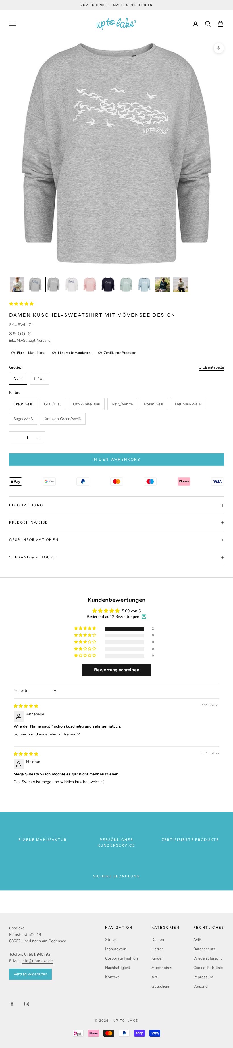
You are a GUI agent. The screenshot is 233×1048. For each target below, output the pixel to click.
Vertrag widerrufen (30, 974)
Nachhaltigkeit (117, 967)
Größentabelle (211, 367)
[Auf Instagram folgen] (27, 1004)
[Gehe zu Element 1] (17, 284)
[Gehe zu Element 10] (181, 284)
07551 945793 (37, 954)
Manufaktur (115, 949)
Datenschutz (204, 949)
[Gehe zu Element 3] (53, 284)
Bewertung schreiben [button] (116, 670)
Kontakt (112, 977)
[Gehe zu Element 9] (162, 284)
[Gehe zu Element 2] (35, 284)
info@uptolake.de (37, 961)
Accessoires (161, 967)
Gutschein (160, 986)
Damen (157, 939)
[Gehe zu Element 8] (144, 284)
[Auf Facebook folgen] (12, 1004)
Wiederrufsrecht (207, 958)
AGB (197, 939)
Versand (44, 340)
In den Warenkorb (116, 459)
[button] (21, 304)
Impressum (203, 977)
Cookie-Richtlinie (208, 967)
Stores (111, 939)
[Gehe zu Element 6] (108, 284)
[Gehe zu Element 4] (72, 284)
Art (154, 977)
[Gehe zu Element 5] (90, 284)
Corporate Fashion (121, 958)
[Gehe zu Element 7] (126, 284)
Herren (157, 949)
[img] (26, 706)
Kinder (157, 958)
